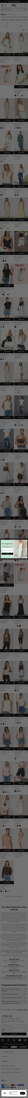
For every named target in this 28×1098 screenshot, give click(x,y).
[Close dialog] (26, 540)
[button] (26, 1090)
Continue (7, 553)
